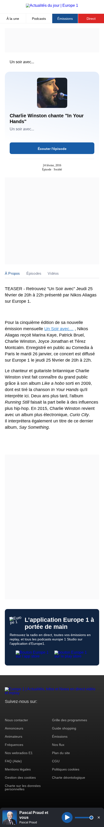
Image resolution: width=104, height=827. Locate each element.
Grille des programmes (69, 720)
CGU (55, 761)
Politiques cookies (65, 769)
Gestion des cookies (20, 777)
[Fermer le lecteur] (99, 817)
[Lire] (67, 817)
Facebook (24, 711)
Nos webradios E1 (19, 753)
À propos (12, 273)
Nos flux (58, 745)
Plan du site (61, 753)
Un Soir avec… (59, 328)
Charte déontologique (68, 777)
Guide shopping (64, 728)
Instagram (16, 711)
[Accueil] (52, 5)
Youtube (33, 711)
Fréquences (14, 745)
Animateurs (13, 736)
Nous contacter (16, 720)
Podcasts (39, 19)
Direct (91, 19)
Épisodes (34, 273)
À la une (13, 19)
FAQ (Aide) (13, 761)
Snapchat (41, 711)
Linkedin (49, 711)
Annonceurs (14, 728)
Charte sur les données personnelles (23, 787)
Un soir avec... (22, 62)
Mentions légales (18, 769)
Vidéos (53, 273)
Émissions (65, 19)
